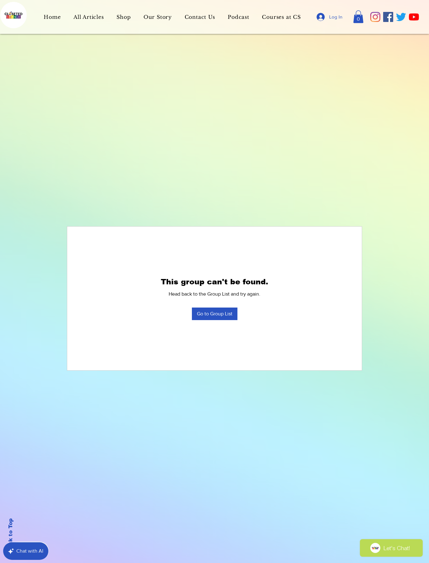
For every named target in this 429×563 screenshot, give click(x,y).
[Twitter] (401, 17)
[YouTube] (414, 17)
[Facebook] (388, 17)
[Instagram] (375, 17)
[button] (358, 16)
